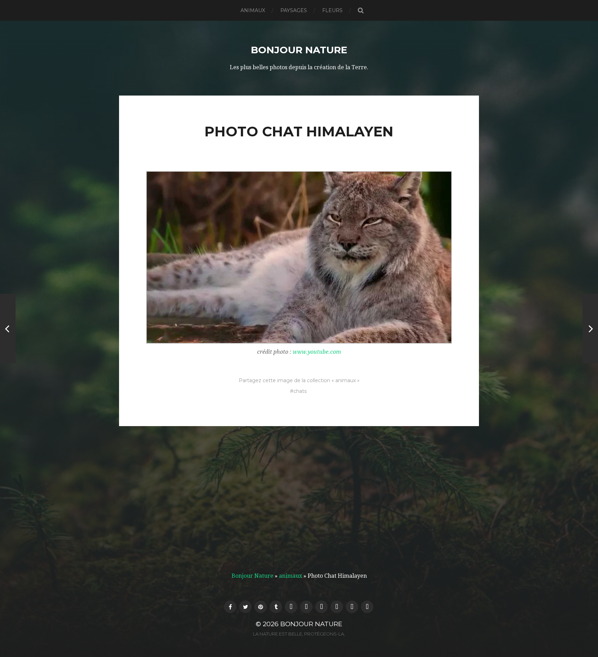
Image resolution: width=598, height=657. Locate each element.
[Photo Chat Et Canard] (590, 328)
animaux (253, 10)
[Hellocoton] (291, 607)
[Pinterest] (260, 607)
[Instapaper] (352, 607)
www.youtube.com (317, 352)
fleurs (332, 10)
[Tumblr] (276, 607)
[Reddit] (336, 607)
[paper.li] (367, 607)
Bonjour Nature (299, 50)
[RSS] (306, 607)
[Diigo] (321, 607)
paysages (293, 10)
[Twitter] (245, 607)
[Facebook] (230, 607)
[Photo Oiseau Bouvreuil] (8, 328)
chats (300, 391)
